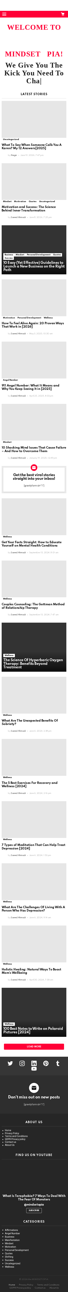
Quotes (32, 201)
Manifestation (12, 1240)
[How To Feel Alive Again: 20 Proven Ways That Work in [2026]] (34, 297)
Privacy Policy (12, 1133)
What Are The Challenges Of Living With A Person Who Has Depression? (33, 909)
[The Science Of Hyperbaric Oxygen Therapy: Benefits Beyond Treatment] (34, 647)
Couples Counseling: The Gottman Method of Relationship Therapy (33, 606)
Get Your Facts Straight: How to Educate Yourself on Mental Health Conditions (31, 544)
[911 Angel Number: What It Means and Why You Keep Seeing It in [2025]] (34, 360)
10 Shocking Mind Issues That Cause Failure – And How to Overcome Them (34, 449)
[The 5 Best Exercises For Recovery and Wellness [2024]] (34, 757)
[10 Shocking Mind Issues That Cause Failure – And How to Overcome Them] (34, 422)
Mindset (7, 201)
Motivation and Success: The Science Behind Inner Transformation (29, 208)
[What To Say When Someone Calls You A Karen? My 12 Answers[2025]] (34, 119)
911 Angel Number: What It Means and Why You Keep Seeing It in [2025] (30, 387)
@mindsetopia (34, 1204)
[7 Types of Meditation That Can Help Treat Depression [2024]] (34, 819)
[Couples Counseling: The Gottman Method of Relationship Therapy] (34, 579)
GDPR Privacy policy (15, 1139)
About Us (10, 1145)
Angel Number (10, 380)
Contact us (10, 1142)
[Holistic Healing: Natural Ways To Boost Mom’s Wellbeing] (34, 944)
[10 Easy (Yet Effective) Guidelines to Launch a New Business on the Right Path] (34, 249)
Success (9, 258)
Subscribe (34, 1211)
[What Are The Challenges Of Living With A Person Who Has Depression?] (34, 881)
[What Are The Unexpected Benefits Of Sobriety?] (34, 695)
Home (8, 1130)
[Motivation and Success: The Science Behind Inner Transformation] (34, 181)
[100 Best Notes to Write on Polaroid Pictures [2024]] (34, 1012)
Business (9, 255)
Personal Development (39, 255)
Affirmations (11, 1230)
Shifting (9, 1256)
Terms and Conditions (16, 1136)
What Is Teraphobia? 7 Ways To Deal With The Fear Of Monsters (34, 1197)
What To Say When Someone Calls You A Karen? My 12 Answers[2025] (32, 146)
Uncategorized (11, 139)
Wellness (48, 318)
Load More (34, 1047)
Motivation (20, 201)
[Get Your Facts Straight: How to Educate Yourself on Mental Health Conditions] (34, 516)
